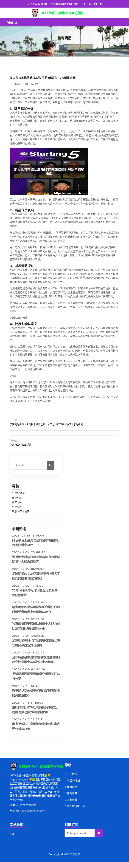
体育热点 (17, 497)
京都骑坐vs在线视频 (20, 444)
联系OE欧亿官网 (20, 511)
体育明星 (17, 502)
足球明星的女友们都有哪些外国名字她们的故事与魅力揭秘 (36, 576)
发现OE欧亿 (18, 493)
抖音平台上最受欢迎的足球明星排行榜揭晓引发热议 (36, 543)
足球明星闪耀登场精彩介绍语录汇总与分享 (36, 676)
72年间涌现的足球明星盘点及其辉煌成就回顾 (35, 593)
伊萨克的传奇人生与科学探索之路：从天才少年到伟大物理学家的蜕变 (46, 424)
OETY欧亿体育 (72, 854)
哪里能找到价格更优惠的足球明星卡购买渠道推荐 (36, 693)
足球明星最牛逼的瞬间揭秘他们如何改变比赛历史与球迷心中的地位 (36, 660)
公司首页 (72, 774)
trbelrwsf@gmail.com (66, 3)
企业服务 (17, 506)
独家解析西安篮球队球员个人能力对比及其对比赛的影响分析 (36, 626)
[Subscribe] (99, 833)
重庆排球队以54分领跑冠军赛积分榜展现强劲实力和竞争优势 (35, 710)
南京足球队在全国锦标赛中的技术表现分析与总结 (36, 726)
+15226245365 (39, 3)
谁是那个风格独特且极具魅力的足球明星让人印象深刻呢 (36, 559)
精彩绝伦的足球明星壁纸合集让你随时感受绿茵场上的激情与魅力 (36, 609)
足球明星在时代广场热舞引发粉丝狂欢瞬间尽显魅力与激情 (36, 643)
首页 (58, 42)
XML (12, 834)
